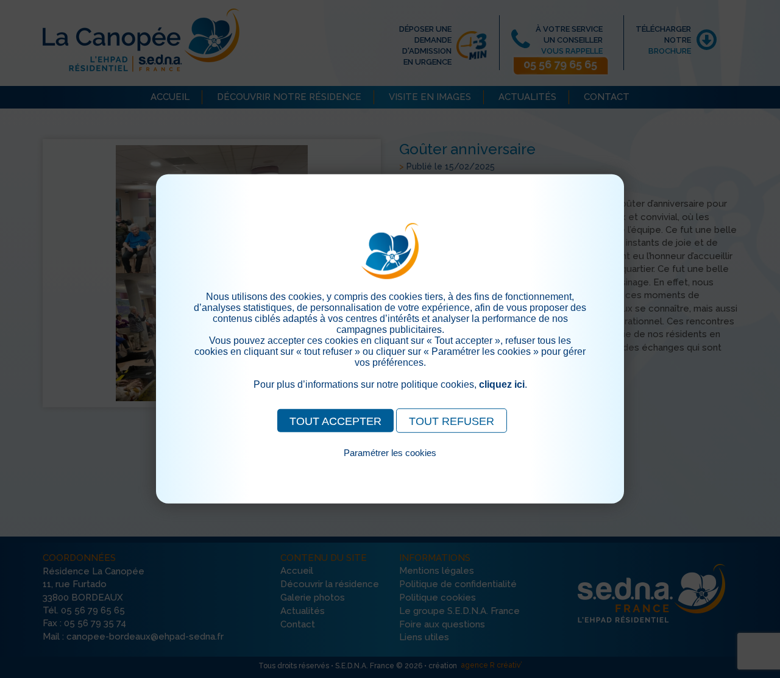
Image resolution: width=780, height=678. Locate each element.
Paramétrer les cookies (390, 453)
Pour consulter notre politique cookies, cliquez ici (390, 467)
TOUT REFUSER (451, 421)
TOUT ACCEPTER (335, 421)
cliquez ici (502, 384)
